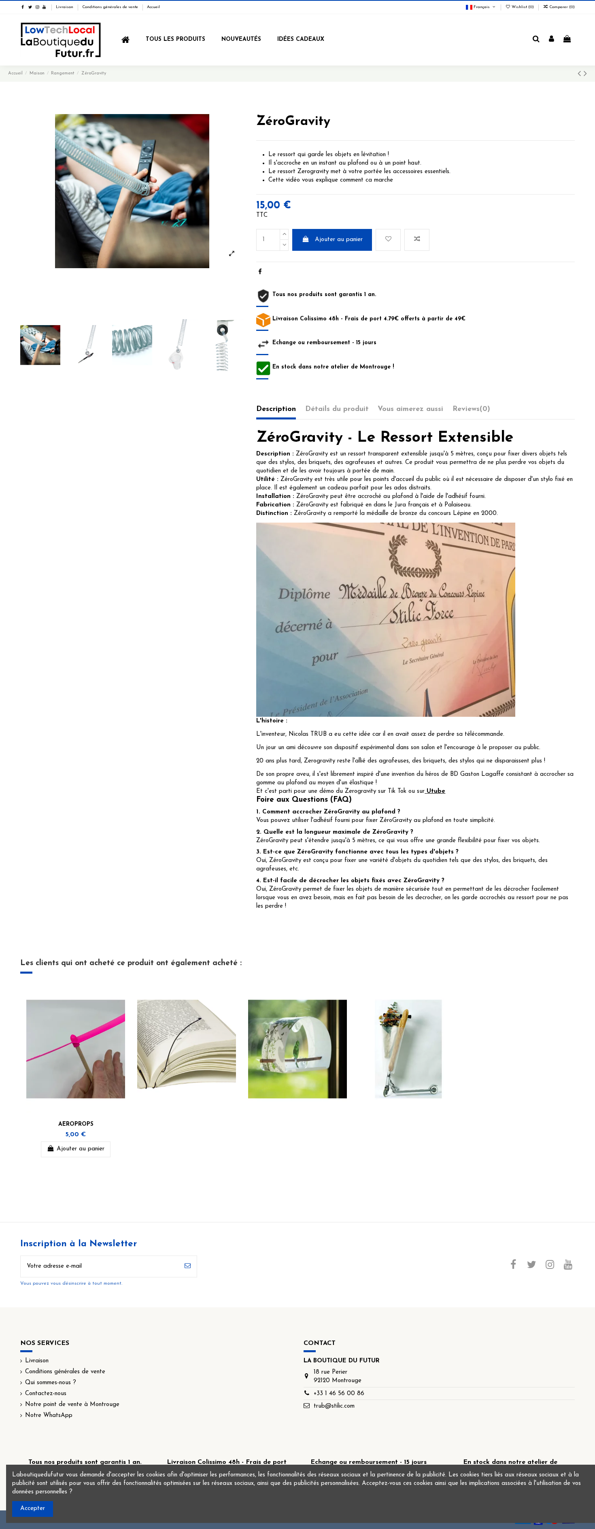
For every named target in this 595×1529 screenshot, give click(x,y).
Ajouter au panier (339, 240)
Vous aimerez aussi (410, 409)
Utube (436, 791)
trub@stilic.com (334, 1406)
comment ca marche (366, 180)
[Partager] (260, 272)
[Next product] (585, 74)
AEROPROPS (76, 1124)
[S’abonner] (187, 1266)
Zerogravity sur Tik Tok (375, 791)
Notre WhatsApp (48, 1416)
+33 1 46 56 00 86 (339, 1394)
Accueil (153, 7)
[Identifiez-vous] (551, 39)
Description (276, 409)
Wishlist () (522, 7)
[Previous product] (581, 74)
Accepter (32, 1509)
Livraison (65, 7)
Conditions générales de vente (110, 7)
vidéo (294, 180)
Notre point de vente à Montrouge (72, 1405)
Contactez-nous (45, 1394)
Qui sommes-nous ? (50, 1383)
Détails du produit (337, 409)
